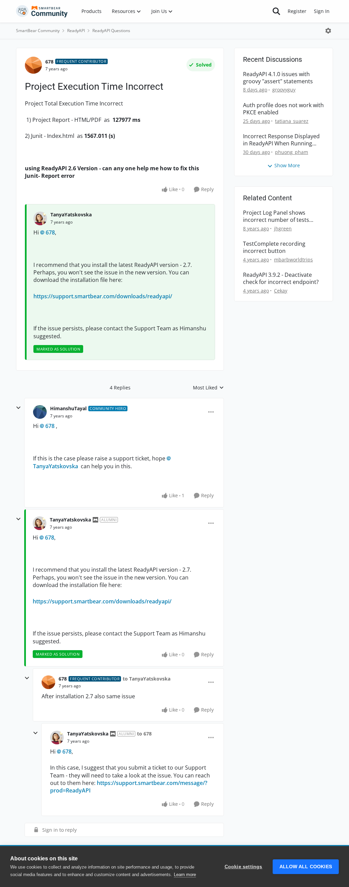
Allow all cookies (305, 866)
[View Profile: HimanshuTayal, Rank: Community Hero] (40, 412)
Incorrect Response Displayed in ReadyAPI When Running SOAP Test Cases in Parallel (281, 140)
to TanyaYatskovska (146, 678)
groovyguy (283, 89)
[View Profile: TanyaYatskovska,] (40, 218)
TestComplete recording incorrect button (274, 247)
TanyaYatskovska (71, 214)
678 (49, 61)
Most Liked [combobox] (208, 387)
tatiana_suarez (291, 121)
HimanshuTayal (68, 408)
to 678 (144, 733)
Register (297, 11)
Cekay (280, 290)
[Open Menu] (328, 30)
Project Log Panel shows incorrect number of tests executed (276, 216)
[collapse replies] (18, 408)
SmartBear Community (38, 30)
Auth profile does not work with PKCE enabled (283, 109)
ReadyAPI (76, 30)
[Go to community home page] (42, 11)
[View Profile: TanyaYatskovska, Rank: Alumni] (39, 523)
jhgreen (283, 228)
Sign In (322, 11)
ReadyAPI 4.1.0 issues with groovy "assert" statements (278, 78)
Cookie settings (243, 866)
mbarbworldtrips (293, 259)
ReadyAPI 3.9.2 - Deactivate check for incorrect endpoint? (281, 278)
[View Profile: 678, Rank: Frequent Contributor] (33, 65)
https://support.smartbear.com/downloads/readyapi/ (102, 296)
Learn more (185, 874)
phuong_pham (291, 152)
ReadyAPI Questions (111, 30)
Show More (287, 165)
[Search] (276, 11)
